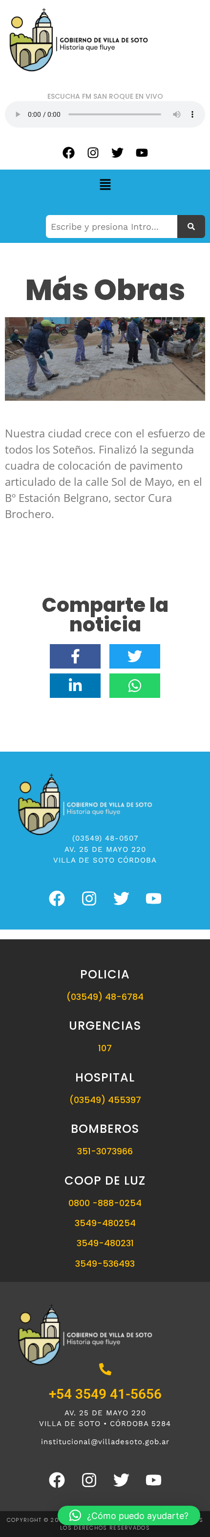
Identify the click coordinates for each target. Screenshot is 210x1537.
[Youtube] (141, 152)
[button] (105, 184)
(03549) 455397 (105, 1100)
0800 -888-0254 (105, 1203)
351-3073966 (105, 1151)
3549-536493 (105, 1263)
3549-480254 (105, 1223)
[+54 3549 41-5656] (105, 1370)
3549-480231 (105, 1243)
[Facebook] (68, 152)
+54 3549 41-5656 (105, 1394)
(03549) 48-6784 (105, 997)
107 (105, 1048)
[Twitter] (117, 152)
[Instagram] (93, 152)
